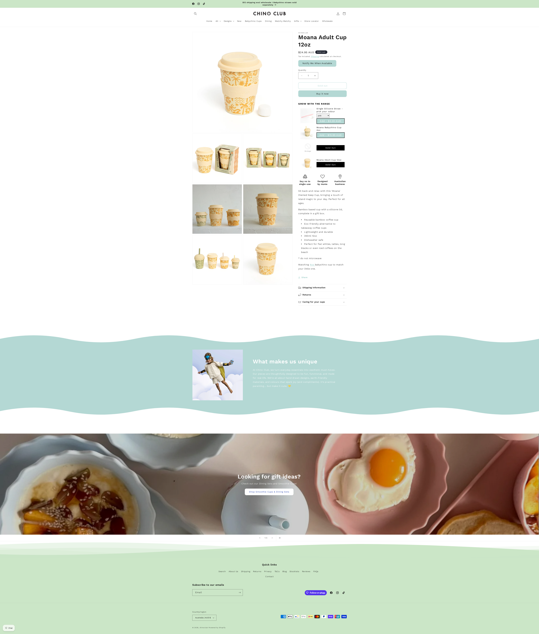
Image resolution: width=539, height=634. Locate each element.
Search (222, 571)
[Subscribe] (240, 592)
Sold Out (331, 148)
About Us (233, 571)
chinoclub (204, 628)
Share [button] (305, 277)
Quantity (302, 70)
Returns (257, 571)
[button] (195, 14)
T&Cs (277, 571)
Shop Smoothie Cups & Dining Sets (269, 492)
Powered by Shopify (217, 628)
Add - (330, 121)
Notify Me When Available (317, 63)
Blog (284, 571)
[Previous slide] (260, 538)
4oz (312, 264)
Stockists (294, 571)
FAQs (315, 571)
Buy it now (322, 93)
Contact (269, 576)
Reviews (306, 571)
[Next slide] (272, 538)
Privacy (268, 571)
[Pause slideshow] (279, 538)
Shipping (315, 56)
